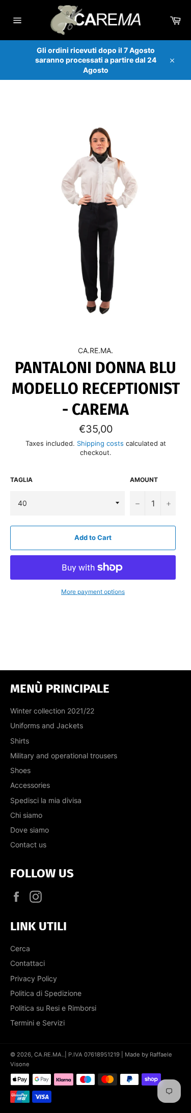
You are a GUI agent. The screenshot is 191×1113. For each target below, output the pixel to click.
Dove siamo (29, 829)
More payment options (93, 591)
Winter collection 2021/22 (52, 710)
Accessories (30, 785)
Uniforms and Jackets (46, 725)
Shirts (19, 740)
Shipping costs (101, 443)
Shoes (20, 770)
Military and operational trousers (63, 755)
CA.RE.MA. (48, 1054)
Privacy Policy (33, 978)
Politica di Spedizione (45, 993)
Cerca (20, 948)
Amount (144, 479)
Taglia (21, 479)
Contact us (28, 844)
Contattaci (27, 963)
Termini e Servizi (37, 1022)
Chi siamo (26, 815)
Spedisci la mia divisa (45, 800)
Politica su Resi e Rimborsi (53, 1008)
